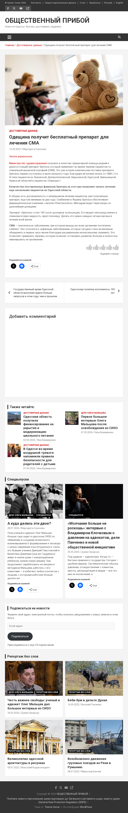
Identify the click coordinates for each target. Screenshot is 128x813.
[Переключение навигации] (9, 37)
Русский (108, 2)
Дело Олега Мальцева (93, 413)
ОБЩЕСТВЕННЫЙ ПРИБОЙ (47, 20)
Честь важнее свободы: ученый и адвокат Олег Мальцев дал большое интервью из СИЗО (34, 704)
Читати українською (20, 156)
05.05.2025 (73, 552)
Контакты (36, 2)
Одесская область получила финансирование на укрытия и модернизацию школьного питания (38, 426)
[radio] (89, 247)
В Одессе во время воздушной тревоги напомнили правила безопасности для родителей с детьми (39, 456)
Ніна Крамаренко (46, 440)
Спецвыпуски (18, 479)
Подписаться (20, 636)
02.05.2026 (29, 440)
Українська (94, 2)
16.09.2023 (15, 149)
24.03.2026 (13, 713)
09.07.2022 (13, 767)
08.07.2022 (73, 771)
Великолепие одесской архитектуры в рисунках (26, 761)
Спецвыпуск (43, 515)
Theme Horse (52, 807)
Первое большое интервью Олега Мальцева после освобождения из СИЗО (99, 422)
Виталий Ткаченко (91, 704)
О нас (82, 2)
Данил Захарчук (90, 552)
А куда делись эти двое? (29, 523)
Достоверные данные (23, 131)
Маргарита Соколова (34, 149)
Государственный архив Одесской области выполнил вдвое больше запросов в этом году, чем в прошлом (35, 293)
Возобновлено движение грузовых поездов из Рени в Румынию (89, 763)
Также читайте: (22, 407)
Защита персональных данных (60, 2)
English (119, 2)
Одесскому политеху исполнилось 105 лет (92, 291)
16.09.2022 (73, 704)
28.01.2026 (13, 528)
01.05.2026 (87, 432)
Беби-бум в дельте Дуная (87, 700)
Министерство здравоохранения (28, 163)
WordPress (86, 807)
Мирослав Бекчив (91, 771)
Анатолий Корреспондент (35, 767)
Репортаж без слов (22, 656)
